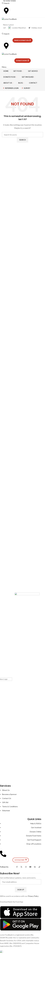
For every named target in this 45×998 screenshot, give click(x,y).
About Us (6, 790)
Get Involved (36, 827)
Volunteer (6, 810)
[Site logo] (9, 19)
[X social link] (21, 867)
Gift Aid (5, 802)
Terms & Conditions (10, 806)
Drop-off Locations (33, 844)
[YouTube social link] (30, 867)
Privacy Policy (33, 896)
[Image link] (20, 912)
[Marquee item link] (19, 27)
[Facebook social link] (17, 867)
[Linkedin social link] (35, 867)
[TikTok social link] (39, 867)
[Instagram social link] (26, 867)
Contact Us (6, 798)
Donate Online (35, 832)
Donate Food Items (33, 836)
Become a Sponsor (9, 794)
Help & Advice (35, 823)
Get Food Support (34, 840)
